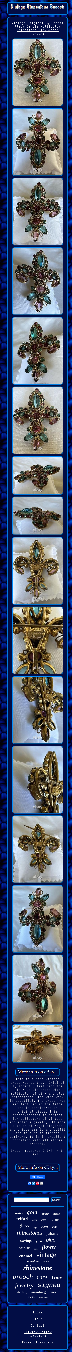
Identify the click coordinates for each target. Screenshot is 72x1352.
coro (46, 1261)
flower (49, 1247)
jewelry (24, 1285)
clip (54, 1226)
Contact (38, 1326)
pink (36, 1249)
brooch (23, 1276)
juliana (52, 1233)
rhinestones (29, 1233)
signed (49, 1285)
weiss (19, 1213)
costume (24, 1248)
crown (45, 1213)
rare (42, 1277)
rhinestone (37, 1267)
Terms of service (38, 1342)
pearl (39, 1241)
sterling (22, 1292)
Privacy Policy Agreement (38, 1334)
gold (32, 1212)
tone (56, 1278)
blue (51, 1240)
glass (23, 1225)
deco (43, 1219)
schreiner (33, 1261)
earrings (26, 1241)
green (54, 1292)
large (54, 1219)
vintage (46, 1254)
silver (44, 1226)
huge (35, 1227)
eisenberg (38, 1292)
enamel (25, 1256)
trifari (22, 1218)
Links (38, 1319)
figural (56, 1213)
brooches (43, 1297)
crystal (31, 1296)
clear (34, 1220)
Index (38, 1312)
